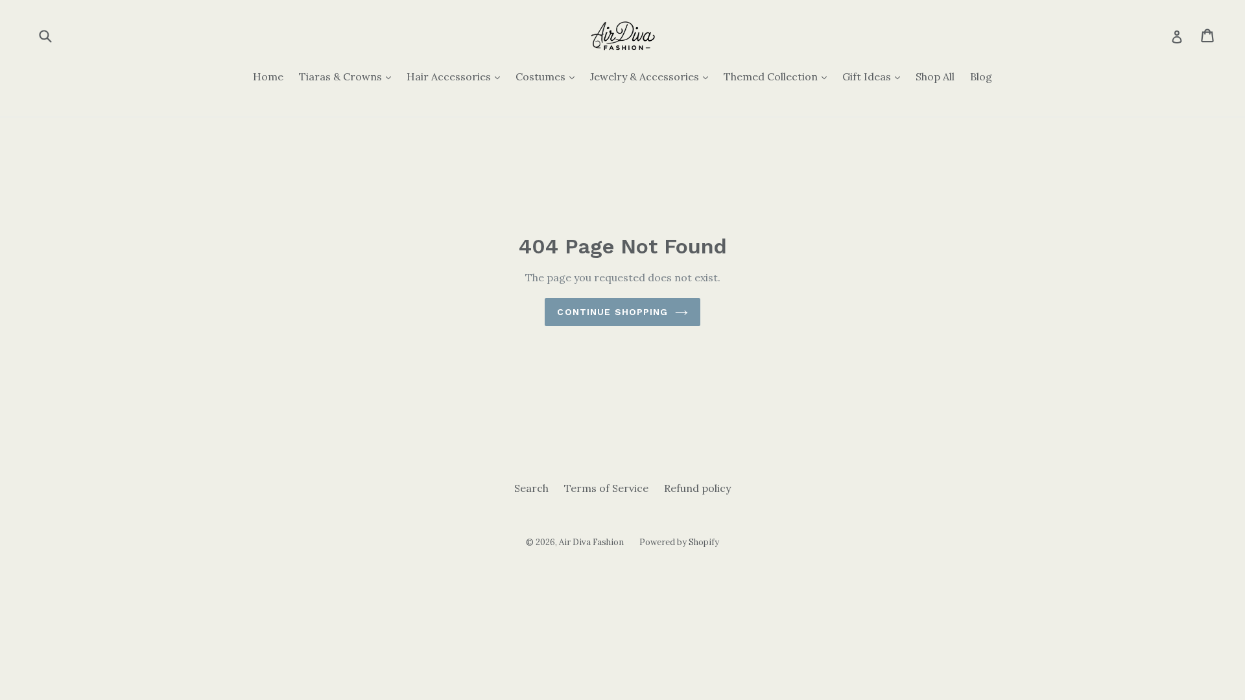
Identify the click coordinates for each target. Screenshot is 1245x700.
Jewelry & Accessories (652, 76)
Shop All (935, 76)
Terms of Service (606, 488)
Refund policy (697, 488)
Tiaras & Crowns (348, 76)
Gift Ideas (874, 76)
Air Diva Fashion (591, 542)
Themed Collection (778, 76)
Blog (981, 76)
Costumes (548, 76)
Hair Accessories (456, 76)
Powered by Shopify (679, 542)
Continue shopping (612, 312)
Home (268, 76)
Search (531, 488)
